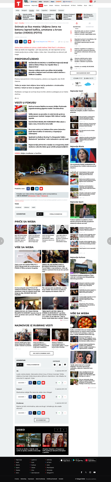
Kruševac (18, 207)
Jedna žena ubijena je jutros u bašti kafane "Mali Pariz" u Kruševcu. (40, 47)
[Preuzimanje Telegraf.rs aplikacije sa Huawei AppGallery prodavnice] (90, 460)
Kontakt (61, 478)
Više (90, 5)
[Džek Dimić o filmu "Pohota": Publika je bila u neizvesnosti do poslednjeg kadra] (74, 306)
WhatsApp (31, 196)
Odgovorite (21, 382)
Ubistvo (26, 207)
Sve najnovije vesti (83, 73)
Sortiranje (56, 361)
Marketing (23, 478)
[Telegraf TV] (94, 472)
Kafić (33, 207)
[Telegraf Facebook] (81, 472)
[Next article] (109, 241)
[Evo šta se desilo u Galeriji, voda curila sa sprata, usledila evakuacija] (28, 440)
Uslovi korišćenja (19, 201)
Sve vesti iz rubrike (41, 353)
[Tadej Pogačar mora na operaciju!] (74, 251)
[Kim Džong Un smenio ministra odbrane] (79, 17)
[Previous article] (2, 241)
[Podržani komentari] (60, 364)
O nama (17, 478)
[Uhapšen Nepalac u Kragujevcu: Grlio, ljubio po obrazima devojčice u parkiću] (54, 440)
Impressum (31, 478)
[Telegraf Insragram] (90, 472)
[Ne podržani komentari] (65, 364)
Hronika (21, 23)
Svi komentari (41, 420)
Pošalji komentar (56, 214)
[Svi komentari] (54, 364)
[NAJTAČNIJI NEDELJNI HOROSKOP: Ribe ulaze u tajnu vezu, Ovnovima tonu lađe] (21, 124)
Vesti (16, 23)
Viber (38, 196)
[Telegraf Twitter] (86, 472)
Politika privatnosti (52, 478)
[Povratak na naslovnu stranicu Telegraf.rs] (19, 4)
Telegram (44, 196)
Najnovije (76, 91)
